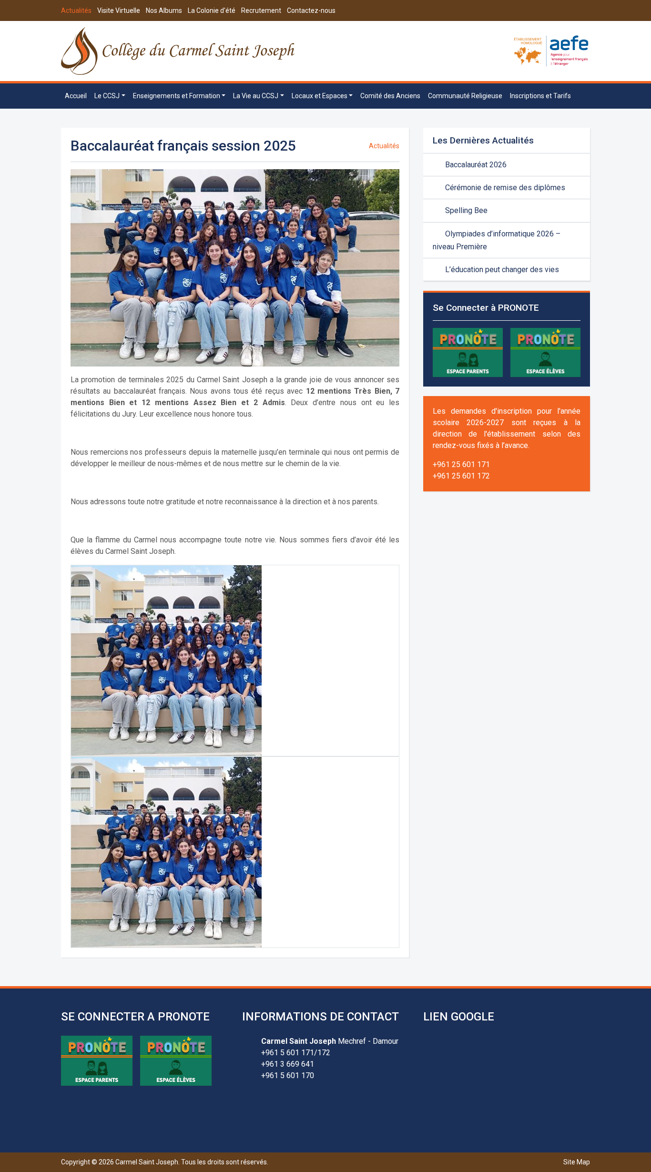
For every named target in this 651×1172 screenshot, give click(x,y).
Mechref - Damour (329, 1041)
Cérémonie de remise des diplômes (504, 187)
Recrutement (261, 10)
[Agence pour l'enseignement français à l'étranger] (551, 50)
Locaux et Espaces (319, 96)
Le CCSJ (107, 96)
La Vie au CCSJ (255, 96)
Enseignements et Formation (176, 96)
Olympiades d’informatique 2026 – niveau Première (496, 240)
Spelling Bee (465, 210)
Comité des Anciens (390, 96)
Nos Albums (164, 10)
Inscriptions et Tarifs (540, 96)
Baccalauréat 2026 (475, 164)
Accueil (76, 96)
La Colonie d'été (211, 10)
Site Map (576, 1162)
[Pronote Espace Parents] (468, 352)
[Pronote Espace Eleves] (545, 352)
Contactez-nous (311, 10)
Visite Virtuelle (118, 10)
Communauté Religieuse (465, 96)
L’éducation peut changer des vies (501, 269)
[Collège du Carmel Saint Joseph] (178, 51)
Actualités (76, 10)
